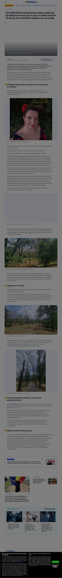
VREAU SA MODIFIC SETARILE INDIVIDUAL (55, 566)
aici (21, 570)
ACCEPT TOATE (55, 561)
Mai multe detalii (20, 561)
